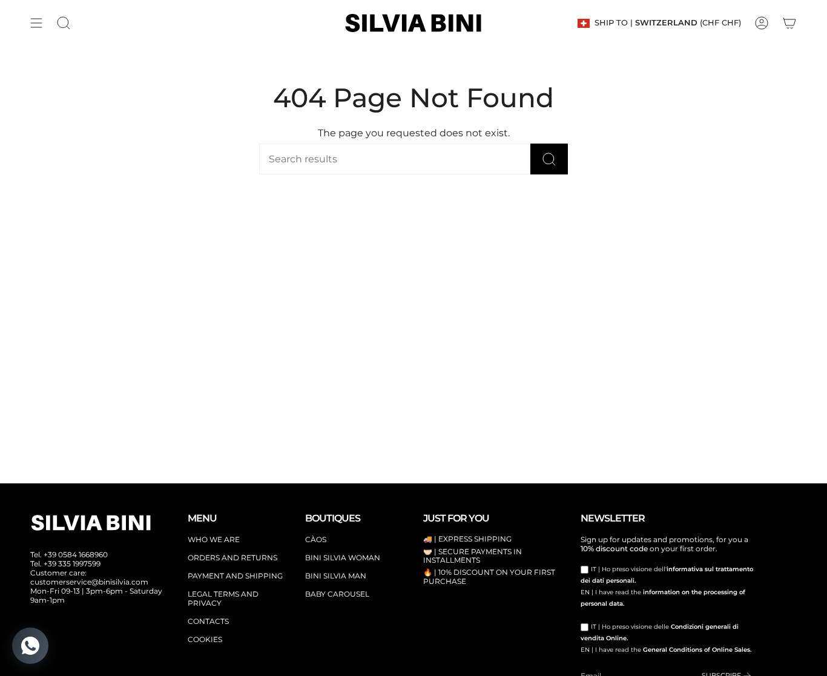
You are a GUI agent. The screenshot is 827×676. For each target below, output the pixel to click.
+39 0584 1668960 (76, 554)
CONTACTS (208, 621)
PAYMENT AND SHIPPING (235, 575)
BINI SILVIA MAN (335, 575)
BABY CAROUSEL (337, 593)
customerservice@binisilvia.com (89, 581)
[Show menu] (36, 23)
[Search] (549, 159)
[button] (63, 23)
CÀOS (315, 539)
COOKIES (205, 639)
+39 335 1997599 (72, 563)
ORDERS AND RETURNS (232, 557)
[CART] (789, 23)
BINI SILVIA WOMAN (342, 557)
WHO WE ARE (214, 539)
